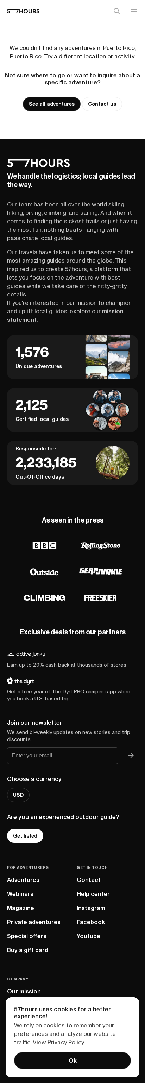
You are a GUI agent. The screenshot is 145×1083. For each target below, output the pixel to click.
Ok (73, 1060)
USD (18, 795)
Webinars (20, 893)
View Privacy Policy (58, 1042)
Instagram (91, 907)
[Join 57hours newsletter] (131, 756)
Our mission (24, 991)
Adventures (23, 879)
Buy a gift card (27, 950)
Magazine (20, 907)
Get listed (25, 836)
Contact (89, 879)
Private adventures (34, 921)
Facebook (91, 921)
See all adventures (52, 104)
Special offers (26, 936)
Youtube (88, 936)
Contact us (102, 104)
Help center (93, 893)
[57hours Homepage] (23, 11)
